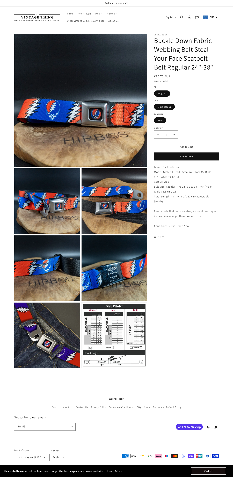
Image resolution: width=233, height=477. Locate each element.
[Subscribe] (71, 427)
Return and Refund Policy (167, 407)
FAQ (139, 407)
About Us (67, 407)
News (147, 407)
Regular (162, 93)
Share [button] (160, 236)
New (160, 120)
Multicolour (164, 107)
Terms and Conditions (121, 407)
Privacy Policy (98, 407)
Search (55, 407)
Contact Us (82, 407)
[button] (99, 13)
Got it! (208, 471)
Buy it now (186, 156)
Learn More (114, 471)
